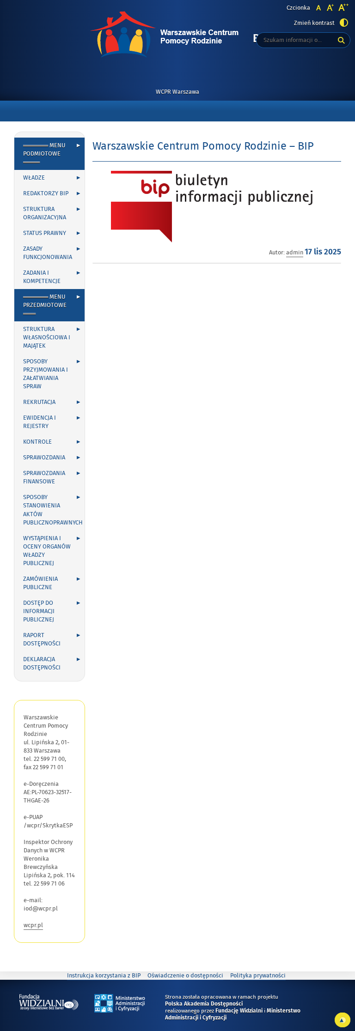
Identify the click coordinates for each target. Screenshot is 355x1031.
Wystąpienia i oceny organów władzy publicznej (47, 550)
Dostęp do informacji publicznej (39, 611)
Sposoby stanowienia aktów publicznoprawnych (53, 509)
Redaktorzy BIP (45, 193)
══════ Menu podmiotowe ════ (44, 153)
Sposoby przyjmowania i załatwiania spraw (45, 374)
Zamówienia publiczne (40, 583)
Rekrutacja (39, 402)
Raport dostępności (42, 639)
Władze (34, 178)
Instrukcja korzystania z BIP (104, 975)
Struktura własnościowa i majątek (46, 337)
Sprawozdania (44, 457)
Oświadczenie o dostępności (185, 975)
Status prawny (44, 233)
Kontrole (37, 442)
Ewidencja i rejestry (39, 422)
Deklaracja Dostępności (42, 663)
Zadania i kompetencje (42, 277)
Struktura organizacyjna (44, 213)
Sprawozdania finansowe (44, 477)
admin (294, 252)
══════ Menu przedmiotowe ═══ (45, 305)
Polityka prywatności (258, 975)
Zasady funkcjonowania (47, 253)
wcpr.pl (33, 925)
